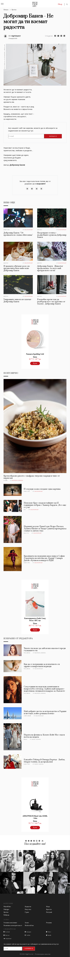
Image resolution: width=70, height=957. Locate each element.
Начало (6, 10)
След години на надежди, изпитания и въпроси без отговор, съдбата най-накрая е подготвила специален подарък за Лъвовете (44, 688)
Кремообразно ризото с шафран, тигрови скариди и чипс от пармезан (32, 477)
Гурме (6, 480)
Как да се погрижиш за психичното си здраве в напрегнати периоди (42, 665)
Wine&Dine (7, 907)
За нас (27, 923)
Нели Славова (36, 739)
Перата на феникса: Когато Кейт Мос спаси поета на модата (44, 736)
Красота (26, 533)
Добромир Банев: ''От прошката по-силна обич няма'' (18, 234)
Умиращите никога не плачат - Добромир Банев (18, 300)
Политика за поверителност (13, 925)
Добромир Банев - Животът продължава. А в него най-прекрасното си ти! (50, 268)
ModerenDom (29, 925)
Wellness (27, 652)
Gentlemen (27, 715)
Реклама (49, 923)
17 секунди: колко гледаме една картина (42, 489)
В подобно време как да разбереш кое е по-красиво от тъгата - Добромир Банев (51, 301)
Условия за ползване (10, 923)
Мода (25, 739)
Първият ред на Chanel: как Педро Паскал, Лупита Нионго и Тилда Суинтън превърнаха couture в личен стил (45, 528)
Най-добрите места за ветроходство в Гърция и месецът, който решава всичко (45, 712)
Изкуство (7, 229)
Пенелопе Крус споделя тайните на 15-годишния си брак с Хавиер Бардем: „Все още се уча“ (45, 505)
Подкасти (28, 907)
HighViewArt (16, 36)
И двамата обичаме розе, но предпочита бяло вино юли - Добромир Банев (17, 268)
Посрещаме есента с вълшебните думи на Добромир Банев (51, 235)
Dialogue (6, 909)
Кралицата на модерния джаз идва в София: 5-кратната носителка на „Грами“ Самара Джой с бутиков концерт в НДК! (44, 558)
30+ (25, 509)
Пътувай (49, 912)
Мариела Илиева (17, 480)
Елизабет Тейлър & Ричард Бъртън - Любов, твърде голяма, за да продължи (44, 760)
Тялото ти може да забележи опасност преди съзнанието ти (45, 649)
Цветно (14, 10)
